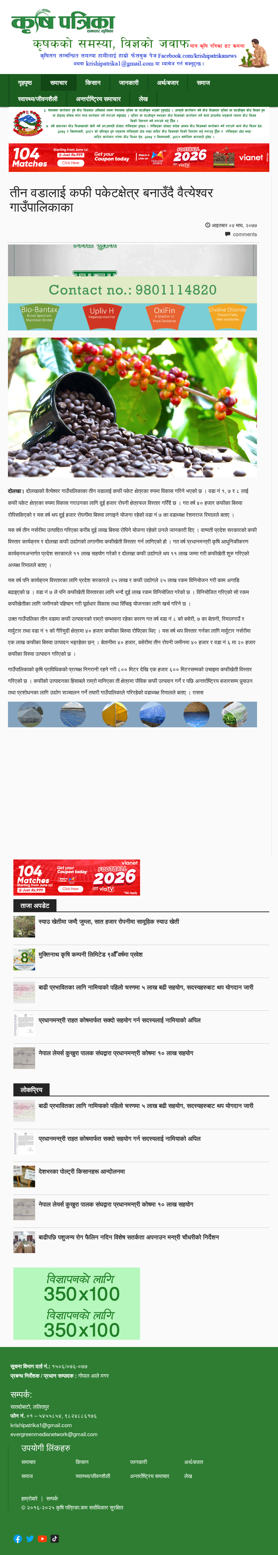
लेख (143, 98)
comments (244, 234)
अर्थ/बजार (167, 82)
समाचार (58, 82)
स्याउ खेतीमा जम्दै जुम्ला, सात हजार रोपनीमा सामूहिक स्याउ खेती (109, 921)
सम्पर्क (52, 1498)
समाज (203, 82)
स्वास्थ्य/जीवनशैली (38, 98)
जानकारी (129, 82)
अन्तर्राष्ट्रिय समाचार (98, 98)
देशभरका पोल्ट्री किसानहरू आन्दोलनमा (82, 1171)
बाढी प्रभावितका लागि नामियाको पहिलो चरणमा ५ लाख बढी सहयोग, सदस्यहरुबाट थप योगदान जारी (146, 987)
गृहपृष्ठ (25, 82)
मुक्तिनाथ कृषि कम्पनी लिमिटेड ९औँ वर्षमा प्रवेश (91, 954)
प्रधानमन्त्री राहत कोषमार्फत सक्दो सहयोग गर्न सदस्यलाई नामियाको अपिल (120, 1019)
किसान (93, 82)
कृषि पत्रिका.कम (72, 1507)
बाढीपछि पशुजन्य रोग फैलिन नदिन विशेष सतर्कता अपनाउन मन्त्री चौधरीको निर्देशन (129, 1237)
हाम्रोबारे (29, 1498)
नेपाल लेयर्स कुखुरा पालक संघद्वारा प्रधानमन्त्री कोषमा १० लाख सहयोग (116, 1052)
